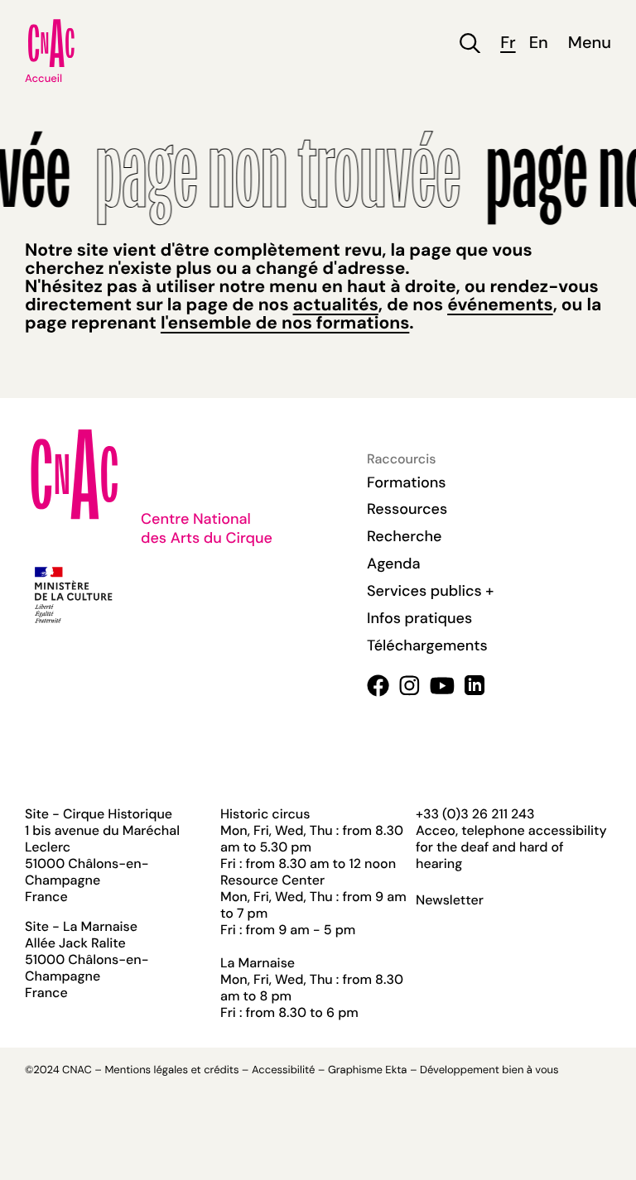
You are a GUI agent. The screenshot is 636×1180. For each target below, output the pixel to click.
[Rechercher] (470, 43)
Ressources (407, 509)
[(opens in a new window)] (378, 685)
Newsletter (450, 900)
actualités (335, 304)
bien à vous (530, 1070)
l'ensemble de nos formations (285, 322)
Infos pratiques (419, 618)
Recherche (404, 536)
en (538, 43)
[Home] (51, 43)
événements (499, 304)
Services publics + (430, 591)
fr (507, 43)
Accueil (43, 79)
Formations (406, 482)
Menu (589, 43)
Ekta (396, 1070)
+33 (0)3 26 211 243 (475, 814)
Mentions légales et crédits (171, 1070)
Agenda (394, 563)
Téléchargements (427, 645)
